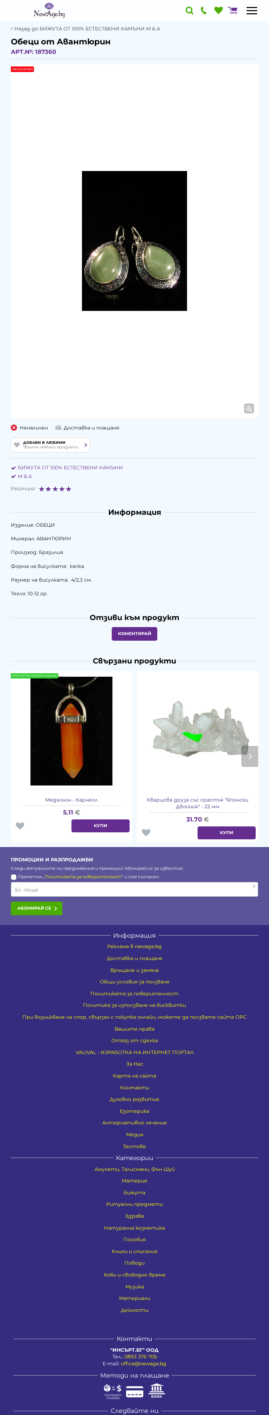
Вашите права (134, 1029)
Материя (134, 1181)
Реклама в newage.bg (134, 946)
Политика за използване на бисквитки (134, 1005)
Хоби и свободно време (135, 1275)
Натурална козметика (134, 1228)
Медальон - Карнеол (71, 800)
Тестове (134, 1146)
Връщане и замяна (134, 970)
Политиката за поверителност (83, 876)
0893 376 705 (140, 1356)
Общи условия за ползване (135, 982)
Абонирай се (34, 908)
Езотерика (134, 1111)
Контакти (134, 1088)
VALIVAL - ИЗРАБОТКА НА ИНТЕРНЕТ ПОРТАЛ (135, 1052)
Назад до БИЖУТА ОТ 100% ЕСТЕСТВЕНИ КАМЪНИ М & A (87, 29)
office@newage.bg (143, 1363)
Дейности (135, 1310)
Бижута (134, 1192)
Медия (134, 1134)
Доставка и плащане (135, 958)
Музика (134, 1287)
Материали (134, 1298)
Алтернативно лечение (134, 1122)
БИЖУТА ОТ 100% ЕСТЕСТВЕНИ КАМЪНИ (70, 467)
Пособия (134, 1239)
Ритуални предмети (134, 1204)
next (249, 756)
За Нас (134, 1064)
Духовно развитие (134, 1099)
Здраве (134, 1216)
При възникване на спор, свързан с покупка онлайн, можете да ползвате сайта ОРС (134, 1017)
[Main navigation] (252, 10)
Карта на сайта (134, 1076)
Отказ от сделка (134, 1040)
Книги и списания (134, 1251)
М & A (25, 476)
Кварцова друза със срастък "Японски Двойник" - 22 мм (197, 803)
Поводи (134, 1263)
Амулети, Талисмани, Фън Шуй (135, 1169)
